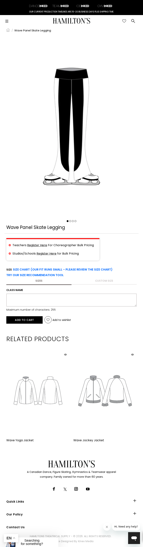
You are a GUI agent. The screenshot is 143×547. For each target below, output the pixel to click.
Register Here (37, 245)
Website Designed (61, 541)
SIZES (38, 281)
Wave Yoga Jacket (20, 440)
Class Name (14, 290)
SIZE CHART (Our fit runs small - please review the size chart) (62, 269)
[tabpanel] (71, 126)
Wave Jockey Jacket (88, 440)
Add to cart (24, 320)
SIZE (59, 270)
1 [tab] (68, 221)
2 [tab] (70, 221)
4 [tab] (75, 221)
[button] (35, 275)
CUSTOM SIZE (104, 281)
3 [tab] (73, 221)
